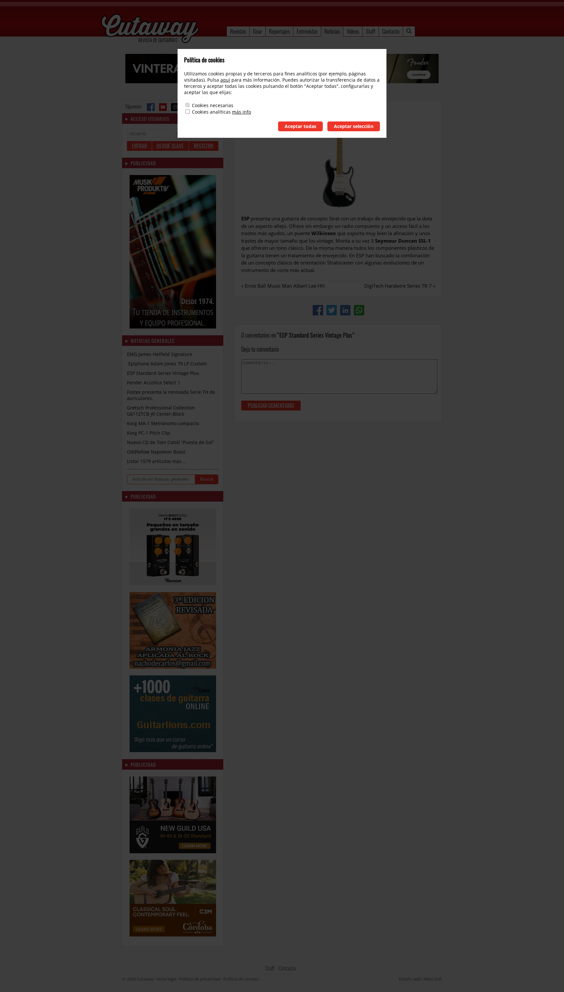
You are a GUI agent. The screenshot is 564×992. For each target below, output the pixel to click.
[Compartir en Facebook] (318, 310)
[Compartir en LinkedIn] (345, 310)
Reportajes (279, 31)
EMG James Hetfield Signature (159, 354)
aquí (225, 80)
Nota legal (166, 979)
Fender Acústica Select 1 (153, 382)
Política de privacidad (199, 979)
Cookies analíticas (211, 112)
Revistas (238, 31)
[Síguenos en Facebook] (151, 107)
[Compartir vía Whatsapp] (359, 310)
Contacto (391, 31)
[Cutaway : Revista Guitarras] (150, 29)
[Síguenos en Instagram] (175, 107)
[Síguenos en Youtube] (163, 107)
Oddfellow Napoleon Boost (156, 452)
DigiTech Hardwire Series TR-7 (398, 285)
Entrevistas (307, 31)
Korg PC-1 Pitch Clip (148, 433)
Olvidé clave (170, 146)
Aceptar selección (353, 126)
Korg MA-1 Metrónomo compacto (163, 423)
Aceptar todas (300, 126)
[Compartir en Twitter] (331, 310)
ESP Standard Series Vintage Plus (163, 373)
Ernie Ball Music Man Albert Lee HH (285, 285)
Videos (353, 31)
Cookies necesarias (212, 105)
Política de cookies (241, 979)
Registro (203, 146)
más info (241, 112)
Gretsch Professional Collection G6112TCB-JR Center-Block (161, 411)
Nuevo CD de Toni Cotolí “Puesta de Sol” (170, 442)
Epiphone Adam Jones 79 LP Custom (167, 363)
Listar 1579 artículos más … (156, 461)
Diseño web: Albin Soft (420, 979)
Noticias (332, 31)
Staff (370, 31)
